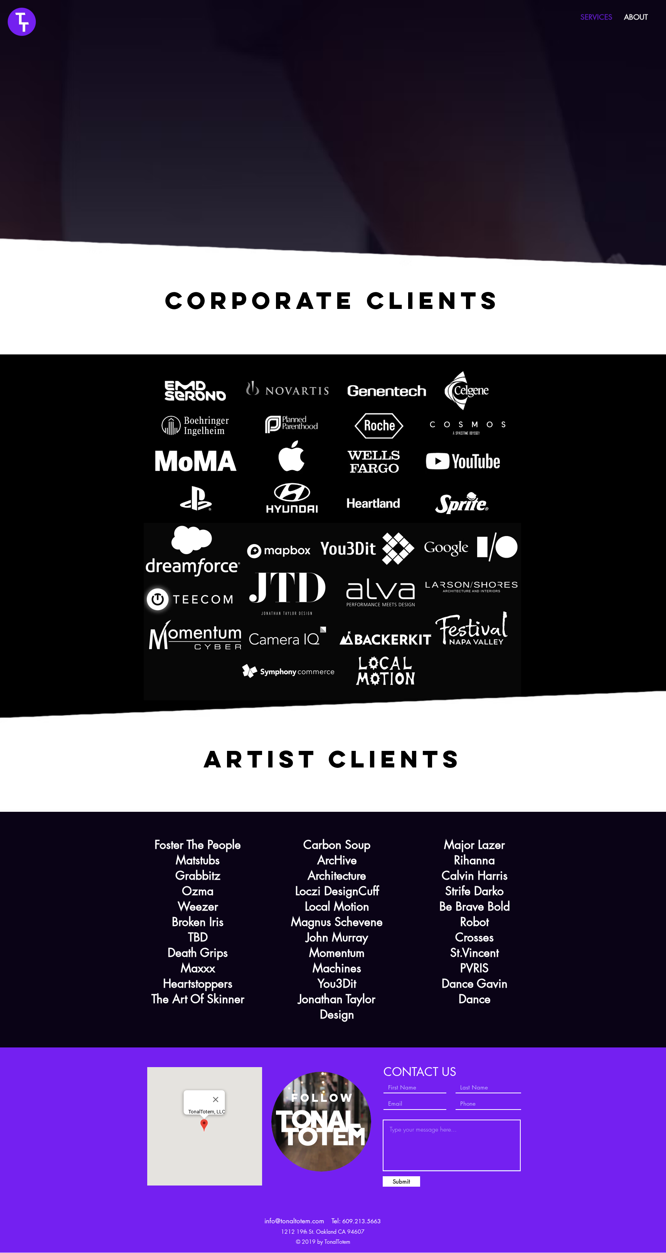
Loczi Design (326, 891)
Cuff (368, 891)
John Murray (337, 937)
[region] (22, 22)
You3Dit (337, 983)
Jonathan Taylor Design (336, 1006)
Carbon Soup (336, 844)
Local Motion (337, 906)
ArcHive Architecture (337, 867)
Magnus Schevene (337, 921)
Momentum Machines (337, 960)
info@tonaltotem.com (294, 1221)
